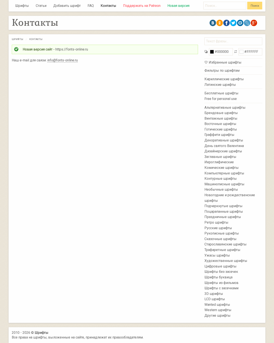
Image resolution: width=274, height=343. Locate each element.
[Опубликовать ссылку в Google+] (254, 23)
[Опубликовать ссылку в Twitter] (233, 23)
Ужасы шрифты (217, 255)
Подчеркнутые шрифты (223, 206)
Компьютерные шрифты (224, 173)
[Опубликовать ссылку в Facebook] (226, 23)
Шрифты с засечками (221, 288)
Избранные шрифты (225, 62)
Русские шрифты (218, 228)
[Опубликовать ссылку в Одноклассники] (219, 23)
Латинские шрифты (220, 85)
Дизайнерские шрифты (223, 151)
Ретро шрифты (216, 222)
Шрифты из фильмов (221, 283)
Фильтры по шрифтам (222, 70)
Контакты (108, 6)
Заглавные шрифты (220, 157)
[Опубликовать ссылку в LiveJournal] (247, 23)
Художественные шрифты (225, 261)
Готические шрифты (220, 129)
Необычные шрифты (221, 189)
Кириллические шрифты (224, 79)
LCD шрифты (214, 299)
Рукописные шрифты (221, 233)
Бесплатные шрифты (221, 93)
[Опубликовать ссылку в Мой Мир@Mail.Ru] (240, 23)
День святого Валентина (224, 146)
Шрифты (22, 6)
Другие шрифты (217, 315)
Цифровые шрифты (220, 266)
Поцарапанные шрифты (223, 211)
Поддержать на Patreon (142, 6)
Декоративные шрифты (223, 140)
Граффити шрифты (219, 135)
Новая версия (178, 6)
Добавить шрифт (67, 6)
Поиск (255, 5)
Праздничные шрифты (222, 217)
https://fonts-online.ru (71, 49)
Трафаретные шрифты (222, 250)
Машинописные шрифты (224, 184)
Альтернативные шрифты (225, 107)
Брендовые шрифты (221, 113)
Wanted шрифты (217, 305)
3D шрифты (213, 293)
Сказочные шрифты (220, 239)
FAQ (91, 6)
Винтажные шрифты (220, 118)
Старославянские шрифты (225, 244)
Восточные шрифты (220, 124)
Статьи (41, 6)
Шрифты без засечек (221, 272)
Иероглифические (219, 162)
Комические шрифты (221, 168)
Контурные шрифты (220, 179)
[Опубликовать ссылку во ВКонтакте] (213, 23)
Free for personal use (220, 99)
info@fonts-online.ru (62, 60)
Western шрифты (217, 310)
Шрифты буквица (218, 277)
